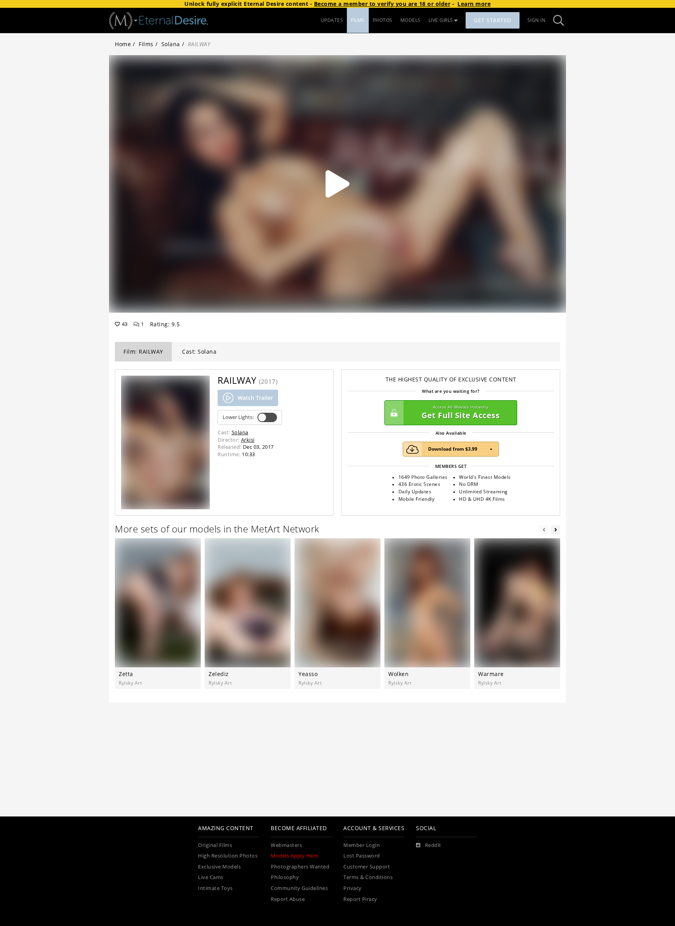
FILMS (358, 20)
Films (146, 44)
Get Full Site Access (460, 413)
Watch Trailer (255, 397)
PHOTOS (383, 20)
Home (123, 44)
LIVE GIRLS (441, 20)
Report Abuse (288, 899)
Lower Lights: (238, 417)
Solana (170, 44)
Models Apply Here (294, 855)
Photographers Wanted (300, 866)
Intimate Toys (215, 888)
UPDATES (332, 20)
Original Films (215, 845)
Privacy (352, 888)
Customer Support (366, 866)
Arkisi (248, 439)
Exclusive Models (219, 866)
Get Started (492, 20)
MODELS (410, 20)
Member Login (361, 845)
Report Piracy (360, 899)
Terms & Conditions (368, 877)
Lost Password (361, 855)
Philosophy (285, 877)
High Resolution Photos (227, 855)
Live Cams (210, 877)
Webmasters (286, 845)
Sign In (536, 20)
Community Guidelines (299, 888)
